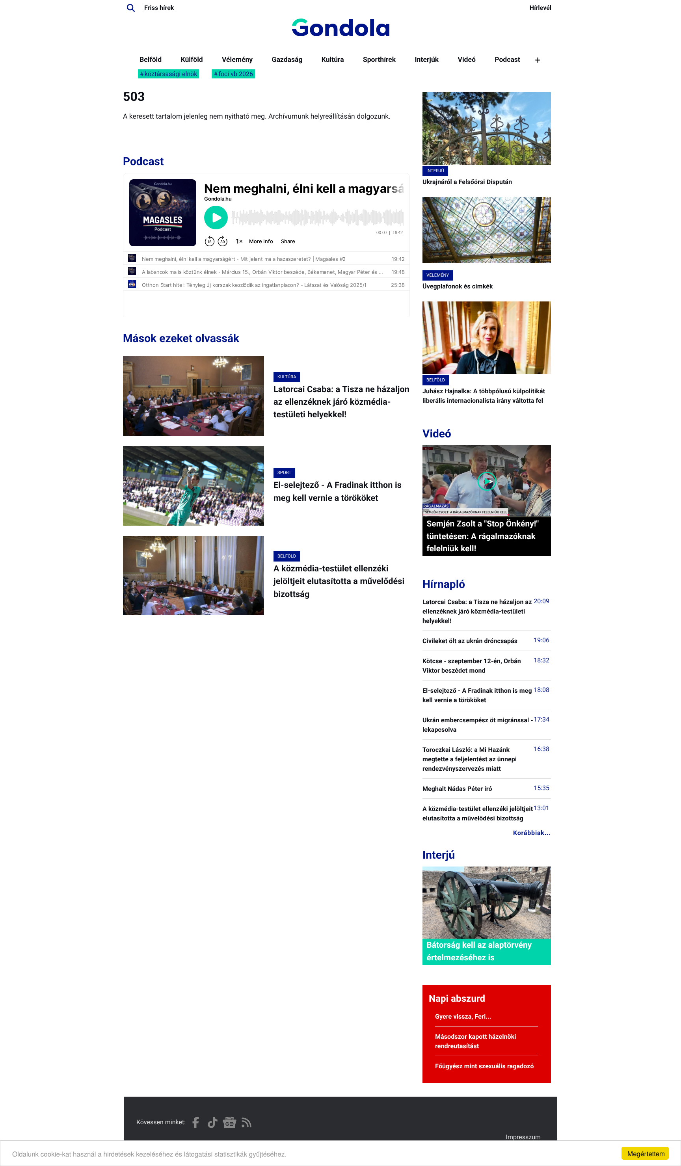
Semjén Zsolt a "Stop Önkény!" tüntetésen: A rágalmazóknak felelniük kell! (482, 536)
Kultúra (333, 60)
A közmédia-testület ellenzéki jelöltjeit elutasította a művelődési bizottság (339, 581)
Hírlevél (540, 7)
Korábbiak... (532, 833)
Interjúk (427, 60)
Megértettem (646, 1153)
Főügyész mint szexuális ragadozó (484, 1066)
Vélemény (237, 60)
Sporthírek (379, 60)
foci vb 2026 (235, 74)
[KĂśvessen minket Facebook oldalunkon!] (196, 1122)
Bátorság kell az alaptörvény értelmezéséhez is (479, 951)
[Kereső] (131, 8)
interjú (435, 170)
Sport (284, 472)
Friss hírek (159, 7)
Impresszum (523, 1137)
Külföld (191, 60)
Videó (467, 60)
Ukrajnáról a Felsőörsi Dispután (467, 182)
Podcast (507, 60)
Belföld (151, 60)
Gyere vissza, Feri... (463, 1016)
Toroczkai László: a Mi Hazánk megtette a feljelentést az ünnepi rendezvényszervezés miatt (469, 759)
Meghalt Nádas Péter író (457, 788)
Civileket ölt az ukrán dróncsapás (469, 641)
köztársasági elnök (171, 74)
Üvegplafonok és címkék (457, 286)
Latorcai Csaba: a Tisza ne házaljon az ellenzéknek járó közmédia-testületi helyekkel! (341, 402)
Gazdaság (287, 60)
